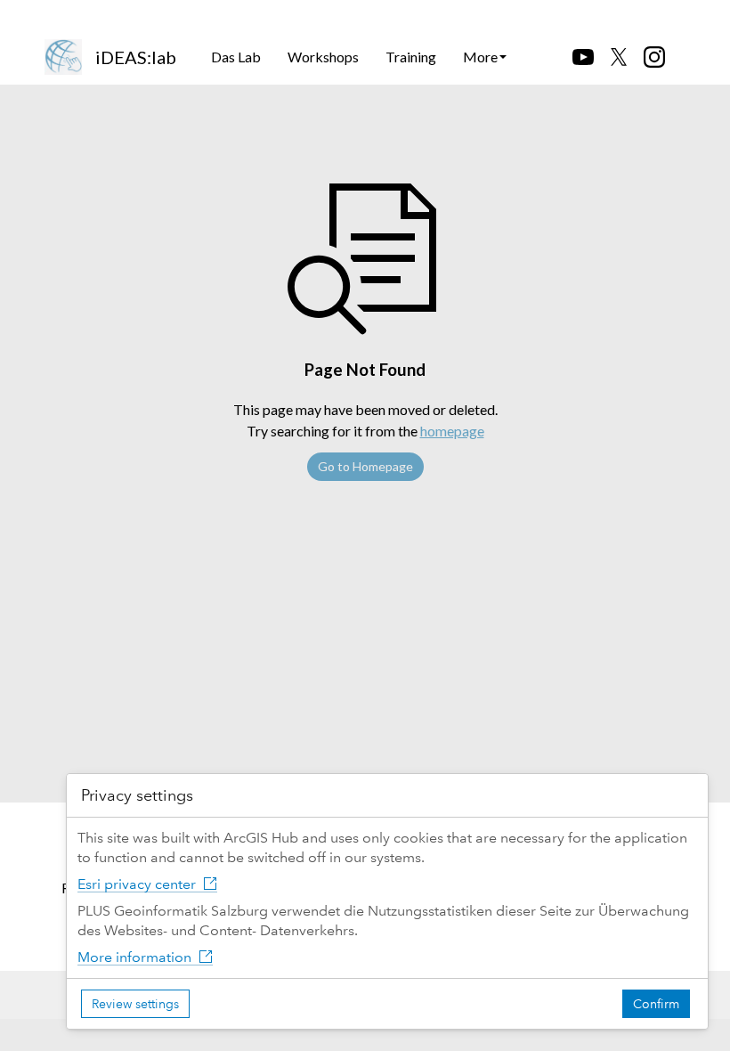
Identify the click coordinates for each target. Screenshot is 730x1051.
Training (410, 56)
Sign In (652, 14)
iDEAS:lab (135, 57)
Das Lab (236, 56)
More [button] (480, 56)
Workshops (323, 56)
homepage (452, 430)
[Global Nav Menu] (54, 15)
